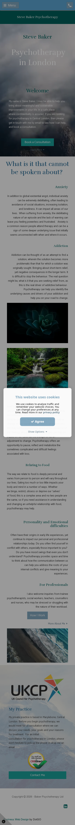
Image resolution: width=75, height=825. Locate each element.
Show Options (37, 431)
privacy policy (51, 412)
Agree (39, 421)
